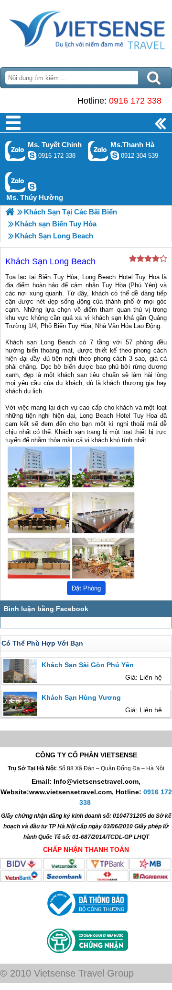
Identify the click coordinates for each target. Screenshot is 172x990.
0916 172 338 (135, 101)
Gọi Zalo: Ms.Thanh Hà (98, 151)
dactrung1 (32, 186)
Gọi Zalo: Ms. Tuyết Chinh (15, 151)
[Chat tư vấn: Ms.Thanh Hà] (114, 155)
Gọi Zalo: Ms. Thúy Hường (15, 182)
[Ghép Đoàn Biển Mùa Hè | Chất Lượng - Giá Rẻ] (9, 212)
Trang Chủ (86, 31)
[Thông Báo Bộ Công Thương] (86, 918)
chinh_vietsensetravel (32, 155)
